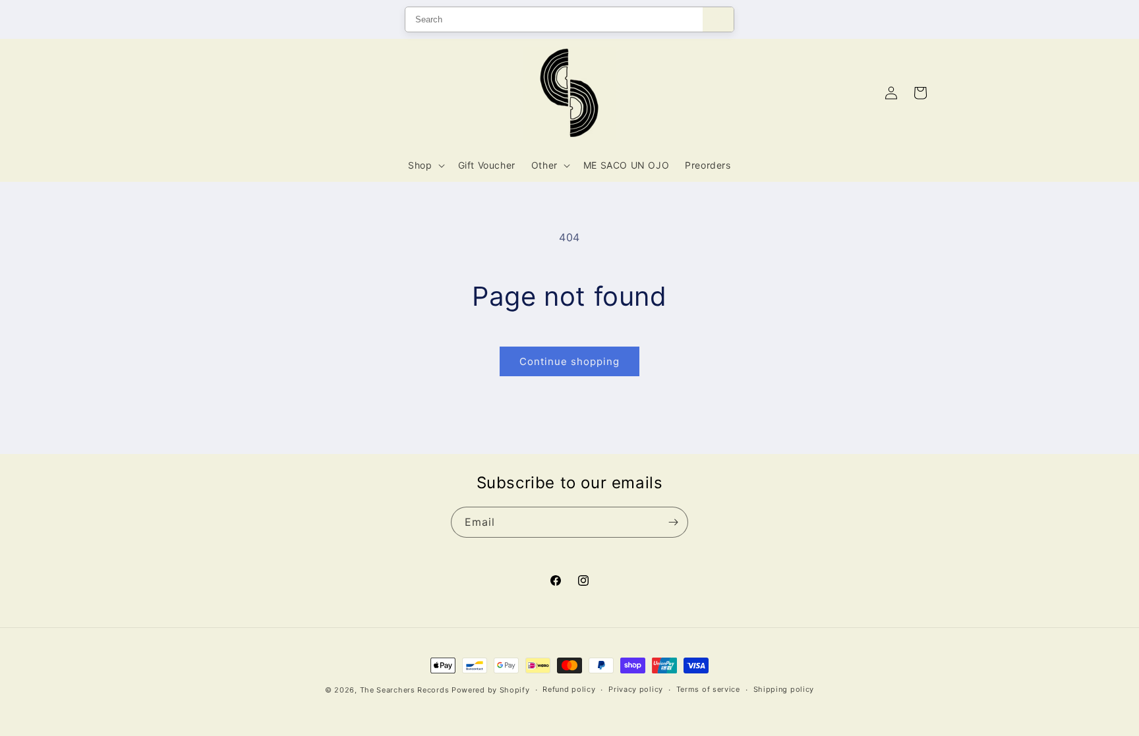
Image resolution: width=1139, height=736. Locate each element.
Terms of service (708, 689)
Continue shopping (569, 361)
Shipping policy (784, 689)
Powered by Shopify (491, 689)
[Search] (718, 19)
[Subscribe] (672, 522)
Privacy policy (635, 689)
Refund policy (568, 689)
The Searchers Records (405, 689)
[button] (425, 165)
